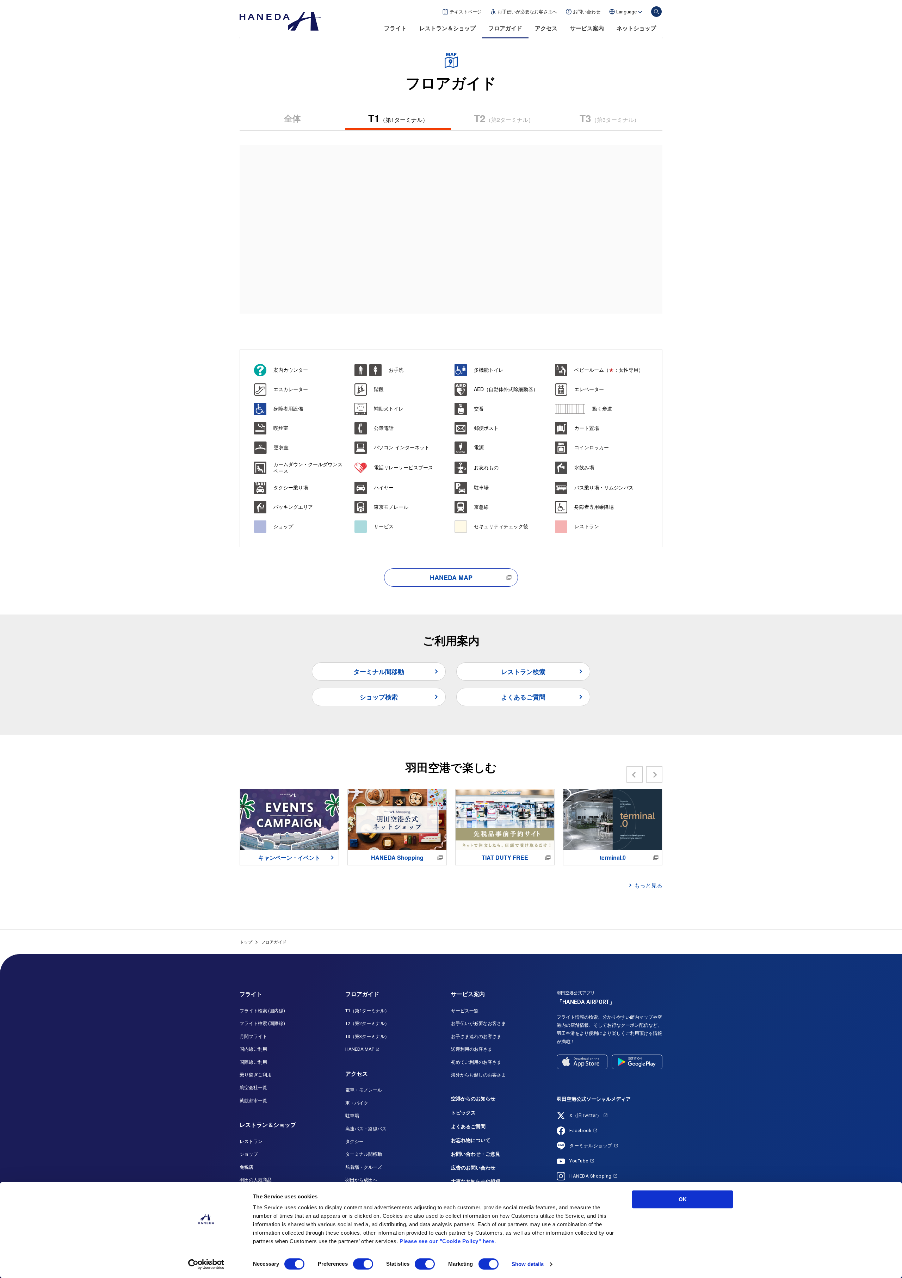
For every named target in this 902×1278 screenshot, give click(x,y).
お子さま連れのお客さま (476, 1036)
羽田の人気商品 (256, 1180)
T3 (610, 118)
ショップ (249, 1154)
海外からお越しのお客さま (478, 1075)
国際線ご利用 (253, 1062)
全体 (292, 118)
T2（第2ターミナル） (367, 1023)
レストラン (251, 1141)
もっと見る (648, 885)
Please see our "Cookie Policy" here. (448, 1241)
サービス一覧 (464, 1010)
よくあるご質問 (523, 697)
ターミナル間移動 (378, 671)
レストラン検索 (523, 671)
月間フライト (253, 1036)
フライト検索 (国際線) (262, 1023)
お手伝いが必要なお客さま (478, 1023)
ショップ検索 (379, 697)
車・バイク (356, 1103)
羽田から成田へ (361, 1180)
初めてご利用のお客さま (476, 1062)
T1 (398, 118)
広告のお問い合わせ (473, 1168)
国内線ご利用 (253, 1049)
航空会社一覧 (253, 1087)
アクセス (546, 28)
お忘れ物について (470, 1140)
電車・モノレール (363, 1090)
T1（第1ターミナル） (367, 1010)
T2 (504, 118)
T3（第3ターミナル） (367, 1036)
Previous (635, 774)
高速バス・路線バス (366, 1128)
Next (654, 774)
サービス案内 (587, 28)
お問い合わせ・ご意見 (475, 1154)
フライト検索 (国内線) (262, 1010)
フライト (395, 28)
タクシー (354, 1141)
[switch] (363, 1264)
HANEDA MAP (451, 577)
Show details (528, 1264)
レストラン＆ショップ (447, 28)
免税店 (246, 1167)
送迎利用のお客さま (471, 1049)
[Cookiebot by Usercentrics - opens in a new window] (206, 1264)
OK (683, 1199)
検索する (656, 11)
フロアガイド (505, 28)
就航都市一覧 (253, 1100)
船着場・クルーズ (363, 1167)
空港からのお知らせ (473, 1098)
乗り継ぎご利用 (256, 1075)
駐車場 (352, 1115)
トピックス (463, 1113)
